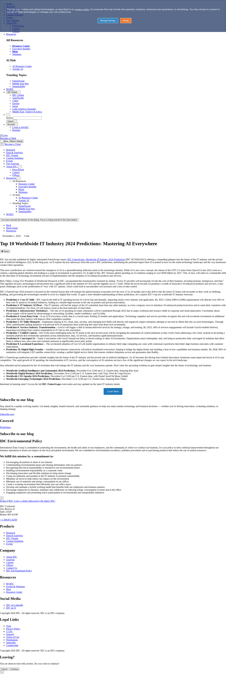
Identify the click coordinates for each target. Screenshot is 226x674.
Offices (9, 565)
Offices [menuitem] (15, 175)
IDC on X (11, 608)
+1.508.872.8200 (8, 519)
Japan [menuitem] (15, 106)
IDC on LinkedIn (14, 605)
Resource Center (14, 592)
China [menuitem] (15, 100)
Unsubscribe (12, 645)
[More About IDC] (20, 166)
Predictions (5, 427)
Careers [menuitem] (16, 172)
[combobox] (27, 118)
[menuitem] (26, 184)
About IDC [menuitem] (12, 166)
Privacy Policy (13, 628)
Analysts (10, 559)
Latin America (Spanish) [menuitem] (24, 109)
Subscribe (11, 642)
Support (10, 634)
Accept (126, 20)
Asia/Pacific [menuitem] (18, 98)
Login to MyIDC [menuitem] (20, 127)
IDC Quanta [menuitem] (12, 155)
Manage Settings (107, 20)
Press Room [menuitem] (18, 169)
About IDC (11, 557)
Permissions (12, 640)
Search (9, 118)
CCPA (9, 631)
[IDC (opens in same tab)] (4, 135)
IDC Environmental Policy (19, 570)
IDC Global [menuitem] (18, 95)
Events (9, 544)
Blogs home (12, 228)
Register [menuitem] (16, 130)
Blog (8, 589)
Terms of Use (12, 637)
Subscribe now (7, 414)
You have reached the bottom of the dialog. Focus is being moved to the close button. (39, 220)
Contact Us (11, 568)
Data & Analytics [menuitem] (14, 152)
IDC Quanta (12, 538)
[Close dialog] (2, 144)
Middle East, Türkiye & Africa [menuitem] (27, 111)
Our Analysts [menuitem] (12, 163)
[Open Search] (8, 114)
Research (10, 532)
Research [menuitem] (10, 149)
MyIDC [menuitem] (10, 89)
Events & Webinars (15, 586)
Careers (10, 562)
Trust (8, 626)
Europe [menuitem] (15, 103)
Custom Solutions (14, 541)
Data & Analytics (14, 535)
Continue (14, 669)
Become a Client (8, 138)
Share (6, 251)
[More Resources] (19, 178)
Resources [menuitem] (11, 34)
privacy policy (82, 9)
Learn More (113, 391)
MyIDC (10, 583)
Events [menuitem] (9, 161)
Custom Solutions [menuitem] (14, 158)
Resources (11, 230)
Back (8, 225)
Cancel (4, 669)
